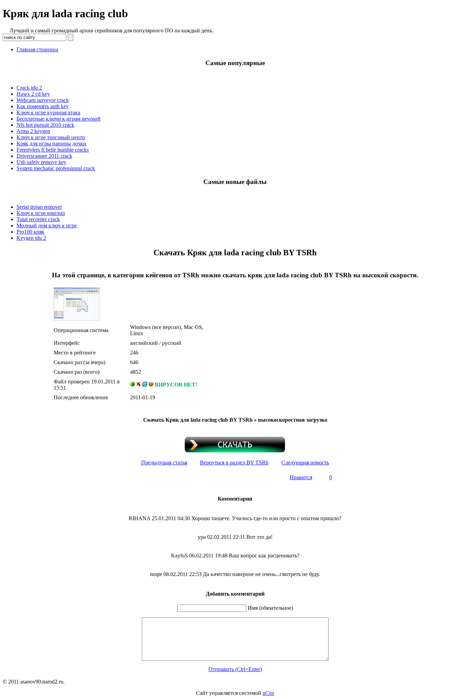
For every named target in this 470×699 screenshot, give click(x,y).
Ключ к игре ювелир (41, 213)
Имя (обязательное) (270, 608)
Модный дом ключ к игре (47, 225)
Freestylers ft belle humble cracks (53, 150)
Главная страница (37, 49)
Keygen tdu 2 (31, 238)
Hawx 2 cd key (33, 94)
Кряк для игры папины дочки (51, 143)
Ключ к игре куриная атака (48, 112)
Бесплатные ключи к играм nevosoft (58, 119)
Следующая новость (305, 462)
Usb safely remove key (41, 162)
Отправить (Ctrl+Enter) (235, 669)
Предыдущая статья (164, 462)
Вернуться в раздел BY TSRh (234, 462)
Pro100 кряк (30, 232)
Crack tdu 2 (29, 88)
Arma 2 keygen (33, 131)
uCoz (268, 693)
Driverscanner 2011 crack (44, 156)
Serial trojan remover (39, 207)
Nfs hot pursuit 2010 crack (45, 125)
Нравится (301, 477)
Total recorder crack (38, 219)
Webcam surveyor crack (43, 100)
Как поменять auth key (43, 106)
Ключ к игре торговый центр (51, 137)
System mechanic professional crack (56, 168)
